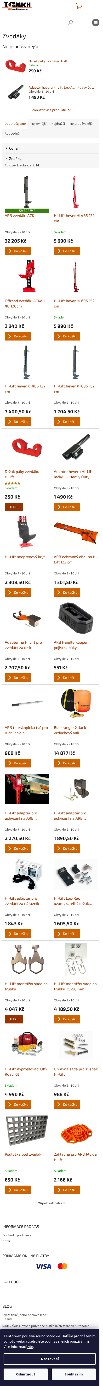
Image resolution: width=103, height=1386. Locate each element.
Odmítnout (25, 1374)
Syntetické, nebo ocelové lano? (25, 1315)
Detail (14, 507)
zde (30, 1346)
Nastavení (50, 1359)
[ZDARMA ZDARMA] (27, 191)
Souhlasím (73, 1374)
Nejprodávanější (81, 123)
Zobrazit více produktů (49, 110)
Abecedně (12, 133)
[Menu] (96, 22)
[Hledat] (70, 22)
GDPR (6, 1241)
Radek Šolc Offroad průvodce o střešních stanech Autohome (46, 1326)
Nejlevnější (38, 123)
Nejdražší (58, 123)
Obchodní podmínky (16, 1235)
